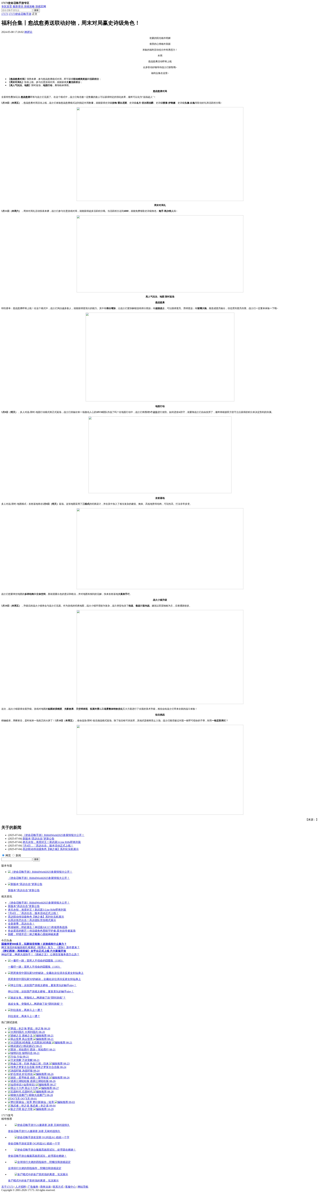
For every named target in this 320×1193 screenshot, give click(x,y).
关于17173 (7, 1186)
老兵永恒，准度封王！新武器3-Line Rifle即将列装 (52, 842)
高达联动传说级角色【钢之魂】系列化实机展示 (51, 849)
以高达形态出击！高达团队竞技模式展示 (32, 920)
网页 (8, 855)
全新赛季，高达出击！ (21, 923)
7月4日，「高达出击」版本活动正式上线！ (48, 845)
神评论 (28, 32)
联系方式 (58, 1186)
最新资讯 (18, 6)
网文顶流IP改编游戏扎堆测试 (18, 947)
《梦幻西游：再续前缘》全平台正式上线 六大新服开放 (33, 950)
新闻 (18, 855)
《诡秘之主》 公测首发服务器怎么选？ (56, 954)
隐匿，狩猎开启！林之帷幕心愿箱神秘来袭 (33, 934)
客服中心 (70, 1186)
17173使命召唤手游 (20, 14)
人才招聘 (20, 1186)
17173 (4, 14)
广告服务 (33, 1186)
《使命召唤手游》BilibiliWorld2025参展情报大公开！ (53, 835)
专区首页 (6, 6)
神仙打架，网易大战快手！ (17, 954)
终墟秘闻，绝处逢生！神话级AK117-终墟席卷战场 (37, 927)
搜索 (36, 10)
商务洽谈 (45, 1186)
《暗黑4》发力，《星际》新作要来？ (58, 947)
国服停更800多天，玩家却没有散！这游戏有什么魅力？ (34, 943)
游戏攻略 (29, 6)
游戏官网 (40, 6)
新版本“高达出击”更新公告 (38, 838)
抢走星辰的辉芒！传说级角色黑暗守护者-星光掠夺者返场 (42, 930)
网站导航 (83, 1186)
